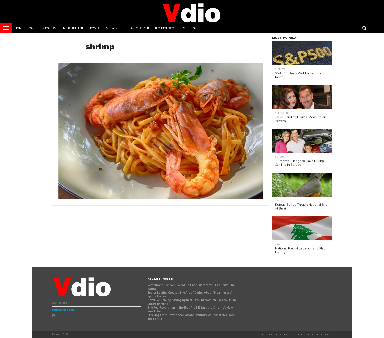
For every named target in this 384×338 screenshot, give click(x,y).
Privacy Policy (304, 334)
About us (266, 334)
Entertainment (72, 28)
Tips (182, 28)
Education (48, 28)
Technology (164, 28)
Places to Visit (138, 28)
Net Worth (114, 28)
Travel (195, 28)
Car (31, 28)
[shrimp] (160, 198)
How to (94, 28)
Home (19, 28)
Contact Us (283, 334)
